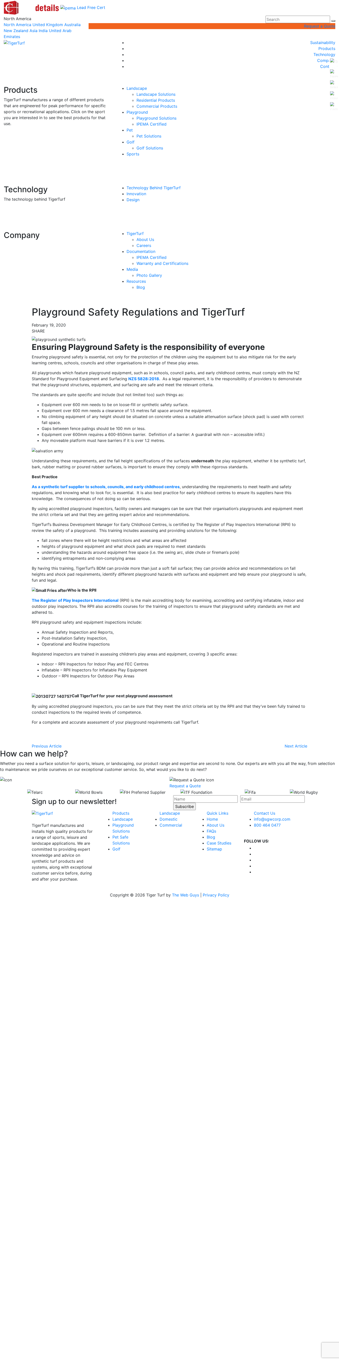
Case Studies (219, 843)
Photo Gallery (149, 275)
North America (17, 24)
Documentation (141, 251)
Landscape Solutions (155, 94)
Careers (143, 245)
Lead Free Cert (91, 7)
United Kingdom (48, 24)
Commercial (171, 825)
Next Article (296, 746)
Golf (131, 142)
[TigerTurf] (14, 42)
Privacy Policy (216, 894)
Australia (72, 24)
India (43, 30)
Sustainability (322, 42)
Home (212, 819)
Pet (130, 130)
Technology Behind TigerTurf (154, 187)
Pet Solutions (148, 136)
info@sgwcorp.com (272, 819)
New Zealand (16, 30)
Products (326, 48)
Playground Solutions (156, 118)
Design (133, 199)
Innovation (136, 193)
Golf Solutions (149, 147)
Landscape (137, 88)
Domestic (168, 819)
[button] (333, 21)
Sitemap (214, 848)
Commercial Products (156, 106)
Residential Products (155, 100)
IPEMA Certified (151, 124)
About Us (145, 239)
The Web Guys (185, 894)
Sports (133, 153)
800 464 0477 (267, 825)
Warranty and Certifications (162, 263)
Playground (137, 112)
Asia (33, 30)
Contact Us (264, 813)
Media (132, 269)
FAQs (211, 831)
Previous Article (47, 746)
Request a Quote (319, 26)
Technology (324, 54)
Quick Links (217, 813)
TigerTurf (135, 233)
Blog (140, 287)
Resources (136, 281)
